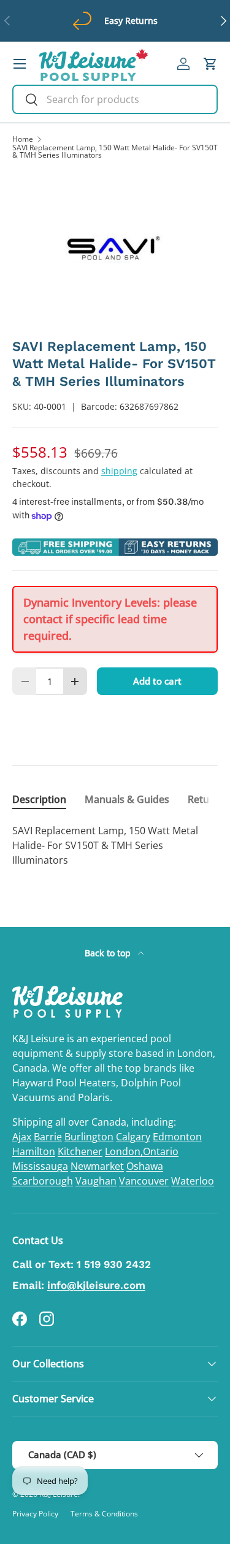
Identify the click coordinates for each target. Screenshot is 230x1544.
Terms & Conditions (104, 1513)
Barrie (48, 1136)
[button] (210, 63)
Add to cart (157, 681)
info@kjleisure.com (96, 1285)
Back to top (109, 953)
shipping (119, 471)
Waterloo (192, 1181)
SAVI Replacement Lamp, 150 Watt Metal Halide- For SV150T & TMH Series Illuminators (115, 151)
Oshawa (144, 1166)
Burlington (88, 1136)
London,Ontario (141, 1151)
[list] (115, 248)
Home (22, 139)
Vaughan (96, 1181)
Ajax (21, 1136)
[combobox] (115, 99)
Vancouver (144, 1181)
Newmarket (97, 1166)
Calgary (133, 1136)
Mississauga (40, 1166)
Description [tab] (39, 799)
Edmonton (177, 1136)
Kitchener (80, 1151)
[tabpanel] (115, 845)
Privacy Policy (35, 1513)
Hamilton (33, 1151)
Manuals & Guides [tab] (127, 799)
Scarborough (42, 1181)
